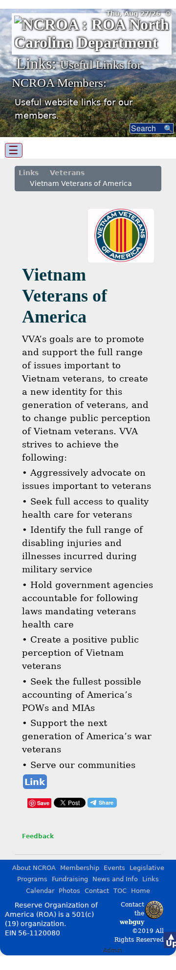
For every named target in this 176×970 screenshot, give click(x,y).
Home (140, 890)
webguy (132, 922)
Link (34, 782)
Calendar (40, 890)
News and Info (115, 879)
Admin (112, 950)
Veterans (67, 173)
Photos (69, 890)
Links (29, 173)
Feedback (38, 836)
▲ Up (171, 940)
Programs (32, 879)
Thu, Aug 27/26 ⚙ (138, 13)
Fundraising (70, 879)
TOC (120, 890)
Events (114, 867)
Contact (97, 890)
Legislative (147, 867)
